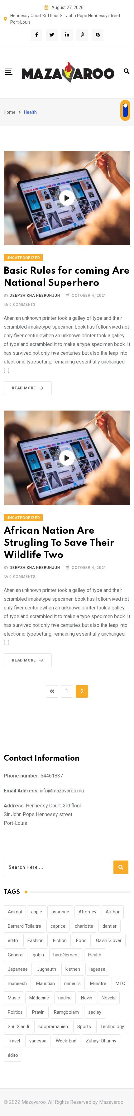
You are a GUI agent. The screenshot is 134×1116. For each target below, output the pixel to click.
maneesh (17, 983)
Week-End (66, 1041)
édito (13, 1055)
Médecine (39, 998)
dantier (110, 926)
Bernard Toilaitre (24, 926)
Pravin (38, 1012)
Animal (15, 912)
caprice (57, 926)
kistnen (72, 969)
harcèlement (66, 955)
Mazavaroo (111, 1102)
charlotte (84, 926)
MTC (120, 983)
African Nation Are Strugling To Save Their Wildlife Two (59, 543)
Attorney (87, 912)
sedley (94, 1012)
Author (113, 912)
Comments (22, 304)
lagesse (97, 969)
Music (14, 998)
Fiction (60, 940)
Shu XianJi (18, 1026)
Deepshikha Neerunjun (35, 295)
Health (94, 955)
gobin (38, 955)
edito (13, 940)
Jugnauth (46, 969)
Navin (86, 998)
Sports (84, 1026)
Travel (14, 1041)
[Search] (126, 71)
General (15, 955)
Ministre (98, 983)
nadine (65, 998)
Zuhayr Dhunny (101, 1041)
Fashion (35, 940)
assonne (60, 912)
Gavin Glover (109, 940)
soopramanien (53, 1026)
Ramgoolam (66, 1012)
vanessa (37, 1041)
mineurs (72, 983)
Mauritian (45, 983)
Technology (112, 1026)
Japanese (18, 969)
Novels (109, 998)
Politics (15, 1012)
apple (36, 912)
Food (81, 940)
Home (10, 112)
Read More (24, 388)
